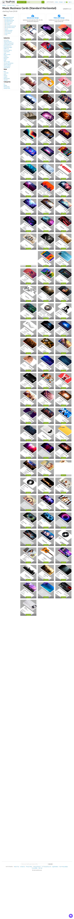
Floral (5, 74)
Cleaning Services (8, 41)
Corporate (6, 72)
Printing (4, 5)
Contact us (22, 866)
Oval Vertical (7, 33)
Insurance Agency (8, 50)
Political (5, 56)
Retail (5, 60)
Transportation (7, 66)
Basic (5, 71)
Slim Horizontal (8, 23)
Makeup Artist (7, 88)
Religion (5, 58)
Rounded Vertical (9, 21)
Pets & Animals (7, 54)
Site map (40, 868)
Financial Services (7, 45)
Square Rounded (8, 30)
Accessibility (34, 868)
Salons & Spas (7, 61)
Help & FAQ (16, 866)
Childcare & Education (9, 43)
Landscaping (6, 51)
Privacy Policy (29, 866)
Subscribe (50, 864)
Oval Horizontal (8, 31)
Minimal (5, 75)
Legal (5, 53)
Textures (6, 80)
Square (6, 29)
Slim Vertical (7, 24)
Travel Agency (7, 67)
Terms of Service (37, 866)
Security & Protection (8, 63)
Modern (5, 77)
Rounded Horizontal (9, 20)
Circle (6, 34)
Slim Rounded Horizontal (10, 26)
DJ (4, 83)
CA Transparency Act (46, 866)
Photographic (7, 78)
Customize (28, 39)
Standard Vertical (8, 18)
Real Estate (6, 57)
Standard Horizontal (9, 17)
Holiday (5, 85)
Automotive (6, 40)
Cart (65, 2)
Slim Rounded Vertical (10, 27)
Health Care (6, 48)
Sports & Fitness (7, 64)
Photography (7, 86)
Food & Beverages (8, 47)
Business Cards (11, 5)
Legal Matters (55, 866)
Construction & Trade (8, 44)
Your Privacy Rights (63, 866)
